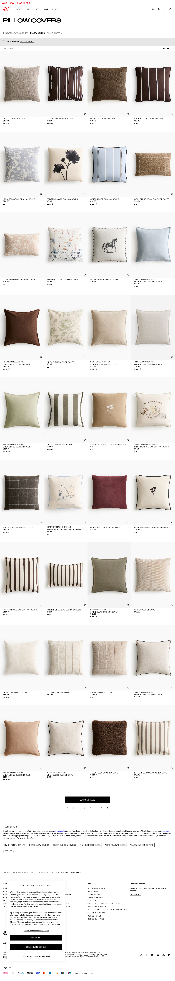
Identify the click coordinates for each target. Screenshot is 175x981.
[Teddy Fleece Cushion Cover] (109, 738)
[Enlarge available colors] (4, 204)
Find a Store (94, 894)
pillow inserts (59, 831)
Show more (8, 851)
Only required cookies (36, 947)
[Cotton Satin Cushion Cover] (66, 84)
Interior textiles (28, 873)
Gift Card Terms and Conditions (104, 904)
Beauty (55, 9)
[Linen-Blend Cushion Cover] (66, 327)
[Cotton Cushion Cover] (66, 657)
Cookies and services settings (36, 956)
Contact (92, 901)
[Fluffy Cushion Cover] (109, 657)
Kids (37, 9)
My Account (93, 891)
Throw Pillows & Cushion (51, 873)
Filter (166, 48)
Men (29, 9)
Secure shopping (96, 913)
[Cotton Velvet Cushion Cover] (109, 492)
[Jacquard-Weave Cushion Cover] (22, 164)
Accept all (36, 937)
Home (45, 9)
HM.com (6, 873)
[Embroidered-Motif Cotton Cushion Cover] (109, 410)
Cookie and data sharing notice (36, 931)
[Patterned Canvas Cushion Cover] (22, 575)
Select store (27, 42)
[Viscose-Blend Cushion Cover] (22, 492)
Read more (135, 895)
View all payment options (83, 973)
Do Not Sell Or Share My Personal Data (107, 910)
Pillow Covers (73, 873)
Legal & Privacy (95, 897)
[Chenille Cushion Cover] (22, 84)
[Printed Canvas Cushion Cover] (66, 164)
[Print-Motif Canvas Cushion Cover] (66, 492)
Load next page (87, 800)
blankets (166, 831)
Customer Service (97, 888)
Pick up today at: (12, 42)
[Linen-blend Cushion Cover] (22, 327)
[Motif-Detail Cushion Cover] (109, 245)
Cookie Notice (94, 916)
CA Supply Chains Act (98, 907)
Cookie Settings (96, 919)
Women (19, 9)
